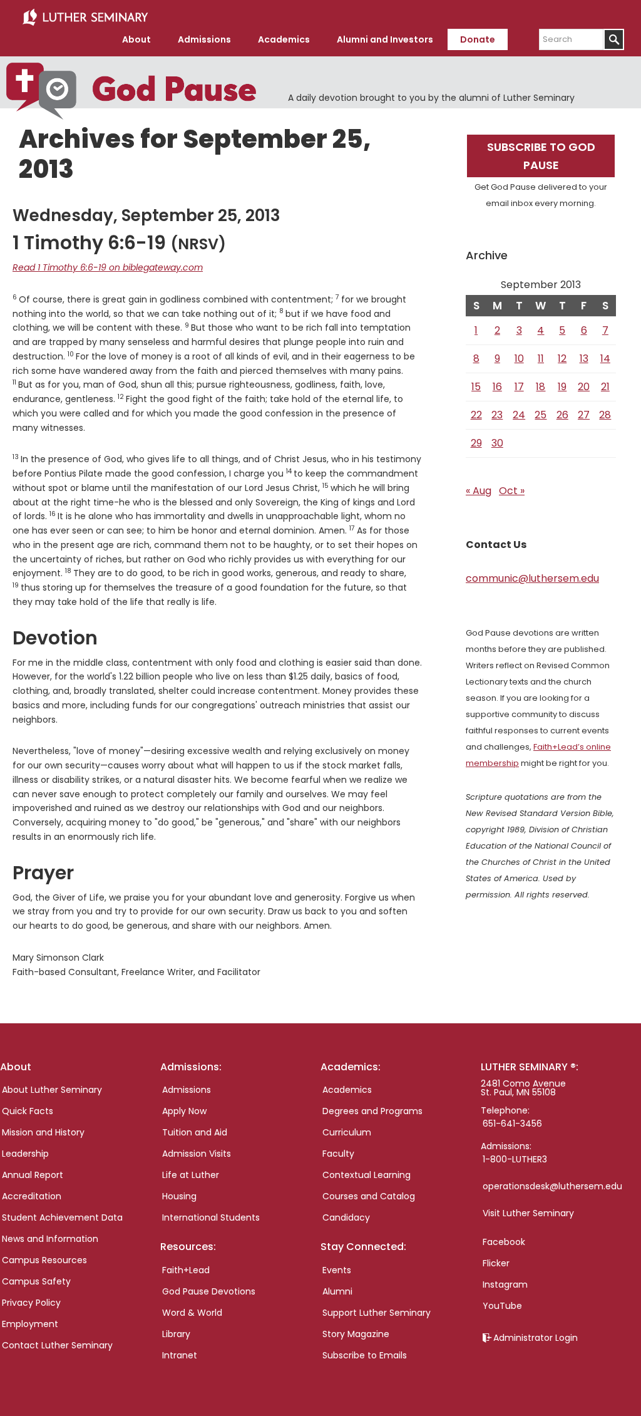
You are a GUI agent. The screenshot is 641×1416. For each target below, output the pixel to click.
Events (336, 1270)
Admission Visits (196, 1153)
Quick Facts (27, 1111)
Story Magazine (355, 1334)
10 (519, 358)
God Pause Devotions (208, 1291)
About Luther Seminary (52, 1089)
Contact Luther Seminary (57, 1345)
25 (540, 415)
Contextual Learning (366, 1175)
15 (476, 387)
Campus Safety (36, 1281)
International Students (211, 1217)
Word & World (192, 1312)
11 (541, 358)
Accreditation (31, 1196)
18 (540, 387)
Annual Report (32, 1175)
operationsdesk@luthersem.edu (552, 1186)
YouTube (502, 1306)
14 (605, 358)
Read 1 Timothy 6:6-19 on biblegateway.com (108, 267)
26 (562, 415)
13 (584, 358)
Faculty (338, 1153)
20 (584, 387)
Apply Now (184, 1111)
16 (497, 387)
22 (476, 415)
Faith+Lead (186, 1270)
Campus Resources (44, 1260)
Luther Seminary (85, 17)
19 (562, 387)
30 (497, 443)
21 (605, 387)
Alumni (337, 1291)
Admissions (186, 1089)
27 (584, 415)
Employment (30, 1324)
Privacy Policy (31, 1302)
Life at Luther (190, 1175)
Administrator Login (535, 1337)
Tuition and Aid (194, 1132)
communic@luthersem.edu (532, 578)
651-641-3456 (512, 1123)
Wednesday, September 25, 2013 (146, 215)
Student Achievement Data (62, 1217)
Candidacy (346, 1217)
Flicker (496, 1263)
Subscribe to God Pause (541, 156)
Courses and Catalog (368, 1196)
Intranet (179, 1355)
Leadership (25, 1153)
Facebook (504, 1242)
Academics (347, 1089)
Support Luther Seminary (376, 1312)
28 (605, 415)
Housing (179, 1196)
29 (476, 443)
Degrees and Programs (372, 1111)
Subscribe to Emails (364, 1355)
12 (562, 358)
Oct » (512, 490)
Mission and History (43, 1132)
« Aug (478, 490)
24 (519, 415)
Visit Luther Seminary (528, 1213)
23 (497, 415)
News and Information (50, 1239)
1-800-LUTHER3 (515, 1159)
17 (519, 387)
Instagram (505, 1284)
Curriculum (346, 1132)
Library (176, 1334)
